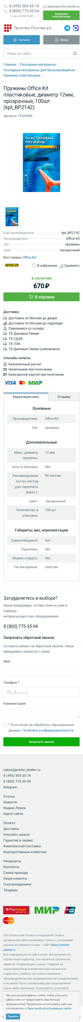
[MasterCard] (9, 920)
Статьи (9, 796)
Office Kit (29, 257)
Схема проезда (15, 873)
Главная (9, 64)
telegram (10, 787)
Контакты (11, 867)
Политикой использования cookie (49, 1008)
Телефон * (11, 682)
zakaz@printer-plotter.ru (63, 6)
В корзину (44, 297)
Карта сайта (13, 814)
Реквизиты (12, 861)
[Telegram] (67, 28)
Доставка (11, 829)
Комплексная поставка (22, 846)
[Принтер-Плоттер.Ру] (27, 28)
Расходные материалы (38, 64)
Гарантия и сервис (18, 840)
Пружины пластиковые (21, 75)
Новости (10, 802)
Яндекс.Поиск (14, 808)
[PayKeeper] (16, 910)
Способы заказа (16, 834)
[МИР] (46, 910)
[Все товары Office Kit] (16, 265)
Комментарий (14, 703)
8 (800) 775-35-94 (24, 11)
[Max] (76, 28)
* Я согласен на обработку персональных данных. (41, 727)
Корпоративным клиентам (24, 852)
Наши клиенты (15, 878)
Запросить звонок (41, 742)
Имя (6, 661)
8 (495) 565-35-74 (24, 6)
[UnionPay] (70, 910)
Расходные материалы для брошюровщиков (39, 70)
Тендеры (10, 890)
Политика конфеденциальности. (48, 730)
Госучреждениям (17, 884)
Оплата (9, 823)
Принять (13, 1016)
